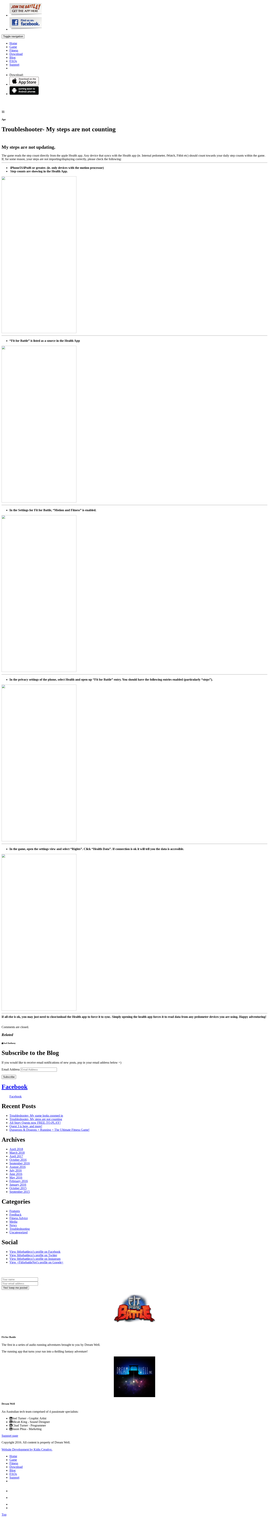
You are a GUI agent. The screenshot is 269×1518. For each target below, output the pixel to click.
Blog (12, 57)
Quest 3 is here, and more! (25, 1126)
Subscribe (9, 1076)
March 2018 (17, 1152)
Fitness (13, 50)
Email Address (11, 1069)
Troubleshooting (19, 1228)
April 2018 (16, 1149)
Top (4, 1514)
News (13, 1225)
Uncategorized (18, 1232)
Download (16, 54)
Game (13, 47)
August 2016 (17, 1167)
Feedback (15, 1214)
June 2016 (15, 1174)
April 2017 (16, 1156)
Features (14, 1211)
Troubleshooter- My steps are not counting (35, 1119)
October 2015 (18, 1188)
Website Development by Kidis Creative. (27, 1449)
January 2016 (17, 1184)
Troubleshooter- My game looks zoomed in (36, 1115)
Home (13, 43)
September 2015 (19, 1191)
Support (14, 64)
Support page (10, 1435)
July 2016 (15, 1170)
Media (13, 1221)
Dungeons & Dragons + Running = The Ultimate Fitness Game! (49, 1129)
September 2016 (19, 1163)
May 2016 (15, 1177)
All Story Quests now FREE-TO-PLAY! (35, 1122)
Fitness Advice (18, 1218)
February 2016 (18, 1181)
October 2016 (18, 1159)
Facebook (15, 1086)
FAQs (13, 61)
